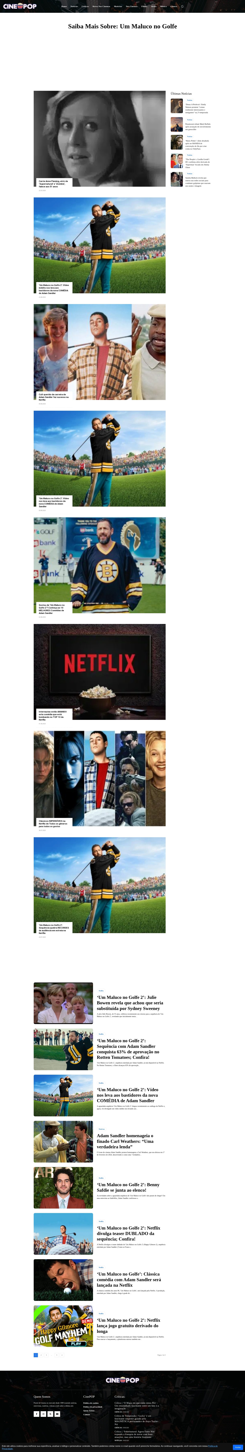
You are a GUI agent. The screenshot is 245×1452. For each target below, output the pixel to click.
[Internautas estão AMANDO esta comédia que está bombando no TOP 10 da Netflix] (100, 672)
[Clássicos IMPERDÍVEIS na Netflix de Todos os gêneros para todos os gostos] (100, 778)
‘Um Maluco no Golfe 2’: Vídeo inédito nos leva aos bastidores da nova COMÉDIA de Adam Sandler (54, 289)
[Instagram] (43, 1414)
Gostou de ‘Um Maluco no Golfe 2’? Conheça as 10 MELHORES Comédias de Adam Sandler (52, 609)
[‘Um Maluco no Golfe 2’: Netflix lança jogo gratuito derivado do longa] (63, 1326)
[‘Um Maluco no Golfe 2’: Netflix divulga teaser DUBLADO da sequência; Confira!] (63, 1234)
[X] (50, 1414)
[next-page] (62, 1355)
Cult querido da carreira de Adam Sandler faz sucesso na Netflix (54, 397)
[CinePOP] (24, 6)
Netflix (101, 991)
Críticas (118, 1412)
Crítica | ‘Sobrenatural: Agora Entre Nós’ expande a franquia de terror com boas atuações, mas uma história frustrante (135, 1434)
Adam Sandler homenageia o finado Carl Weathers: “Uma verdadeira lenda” (125, 1141)
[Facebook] (36, 1414)
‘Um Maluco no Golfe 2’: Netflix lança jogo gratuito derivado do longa (128, 1326)
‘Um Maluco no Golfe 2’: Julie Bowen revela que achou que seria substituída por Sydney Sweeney (130, 1003)
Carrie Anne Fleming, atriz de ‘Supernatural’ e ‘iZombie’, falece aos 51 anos (53, 184)
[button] (182, 6)
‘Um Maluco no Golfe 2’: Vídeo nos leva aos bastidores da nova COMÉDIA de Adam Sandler (54, 502)
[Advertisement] (122, 52)
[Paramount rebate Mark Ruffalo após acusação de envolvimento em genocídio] (177, 124)
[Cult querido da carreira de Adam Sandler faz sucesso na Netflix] (100, 352)
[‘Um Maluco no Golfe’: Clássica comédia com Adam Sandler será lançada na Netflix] (63, 1280)
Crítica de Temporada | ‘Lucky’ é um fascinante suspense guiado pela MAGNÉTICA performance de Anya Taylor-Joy (137, 1420)
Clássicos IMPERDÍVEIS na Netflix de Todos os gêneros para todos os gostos (53, 824)
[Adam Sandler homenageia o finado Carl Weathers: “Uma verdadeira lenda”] (63, 1142)
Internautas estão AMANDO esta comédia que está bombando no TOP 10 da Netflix (53, 715)
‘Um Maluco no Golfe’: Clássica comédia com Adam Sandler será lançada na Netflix (129, 1279)
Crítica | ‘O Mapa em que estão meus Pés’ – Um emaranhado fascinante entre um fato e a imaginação (137, 1406)
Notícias (102, 1129)
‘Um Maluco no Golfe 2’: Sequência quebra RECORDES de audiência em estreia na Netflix (54, 929)
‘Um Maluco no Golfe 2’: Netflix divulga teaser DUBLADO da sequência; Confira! (128, 1233)
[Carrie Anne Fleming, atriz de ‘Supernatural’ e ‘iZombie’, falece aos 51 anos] (100, 139)
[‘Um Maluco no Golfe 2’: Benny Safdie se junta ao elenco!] (63, 1188)
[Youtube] (57, 1414)
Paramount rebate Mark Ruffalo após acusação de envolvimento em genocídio (198, 126)
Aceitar (238, 1447)
